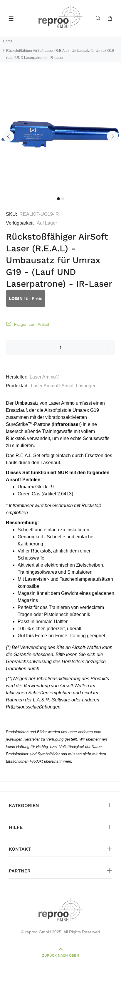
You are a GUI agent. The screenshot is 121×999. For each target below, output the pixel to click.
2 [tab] (62, 198)
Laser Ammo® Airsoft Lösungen (64, 385)
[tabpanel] (60, 132)
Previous (8, 136)
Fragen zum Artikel (31, 324)
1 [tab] (58, 198)
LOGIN (16, 298)
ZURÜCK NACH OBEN (60, 955)
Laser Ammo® (44, 376)
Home (8, 41)
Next (112, 136)
